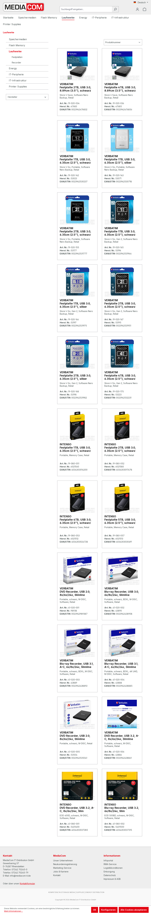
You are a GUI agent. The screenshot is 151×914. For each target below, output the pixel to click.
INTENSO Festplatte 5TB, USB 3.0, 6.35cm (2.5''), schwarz (120, 519)
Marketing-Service (62, 868)
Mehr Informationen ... (13, 911)
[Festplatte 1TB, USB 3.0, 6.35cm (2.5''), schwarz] (77, 137)
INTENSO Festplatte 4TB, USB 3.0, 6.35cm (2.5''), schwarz (75, 519)
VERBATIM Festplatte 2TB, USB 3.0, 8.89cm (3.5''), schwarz (75, 87)
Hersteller (12, 97)
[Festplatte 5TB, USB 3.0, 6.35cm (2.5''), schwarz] (122, 498)
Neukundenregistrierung (65, 864)
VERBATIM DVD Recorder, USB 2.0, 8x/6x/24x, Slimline (75, 591)
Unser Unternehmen (63, 860)
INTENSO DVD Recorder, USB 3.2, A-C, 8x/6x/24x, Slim (77, 808)
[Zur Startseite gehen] (23, 7)
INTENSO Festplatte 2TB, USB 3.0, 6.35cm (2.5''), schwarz (120, 447)
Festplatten (17, 57)
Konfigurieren (108, 910)
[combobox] (86, 9)
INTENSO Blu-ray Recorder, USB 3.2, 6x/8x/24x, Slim (121, 808)
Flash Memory (17, 45)
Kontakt (56, 875)
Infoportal (108, 860)
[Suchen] (115, 9)
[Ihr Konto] (137, 9)
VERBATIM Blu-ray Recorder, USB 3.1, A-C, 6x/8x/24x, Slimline (77, 663)
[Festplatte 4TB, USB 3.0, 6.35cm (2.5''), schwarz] (122, 353)
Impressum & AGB (112, 879)
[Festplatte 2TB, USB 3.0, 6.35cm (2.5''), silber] (77, 353)
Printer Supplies (18, 86)
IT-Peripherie (16, 74)
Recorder (16, 62)
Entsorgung (109, 871)
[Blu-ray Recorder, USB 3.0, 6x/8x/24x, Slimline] (122, 570)
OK (94, 910)
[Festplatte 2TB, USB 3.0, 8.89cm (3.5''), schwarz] (77, 65)
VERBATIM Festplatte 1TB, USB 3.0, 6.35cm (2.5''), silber (119, 159)
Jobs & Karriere (60, 871)
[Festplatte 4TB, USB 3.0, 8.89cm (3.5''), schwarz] (122, 65)
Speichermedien (18, 39)
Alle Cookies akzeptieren (134, 910)
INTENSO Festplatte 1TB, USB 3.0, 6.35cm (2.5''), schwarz (75, 447)
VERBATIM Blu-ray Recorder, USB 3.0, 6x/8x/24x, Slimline (121, 591)
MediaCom (59, 855)
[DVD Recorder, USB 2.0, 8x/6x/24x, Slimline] (77, 570)
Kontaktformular (27, 883)
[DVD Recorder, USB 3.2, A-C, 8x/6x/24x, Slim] (77, 786)
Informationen (112, 855)
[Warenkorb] (144, 9)
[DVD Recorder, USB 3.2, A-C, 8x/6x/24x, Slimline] (122, 714)
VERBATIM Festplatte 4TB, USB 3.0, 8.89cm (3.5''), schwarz (120, 87)
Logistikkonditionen (113, 868)
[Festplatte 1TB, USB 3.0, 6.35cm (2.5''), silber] (122, 137)
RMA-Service (110, 864)
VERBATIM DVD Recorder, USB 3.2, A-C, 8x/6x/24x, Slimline (121, 736)
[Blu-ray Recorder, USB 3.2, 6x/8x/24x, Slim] (122, 786)
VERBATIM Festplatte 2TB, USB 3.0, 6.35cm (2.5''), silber (75, 375)
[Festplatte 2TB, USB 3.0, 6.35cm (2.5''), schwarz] (77, 209)
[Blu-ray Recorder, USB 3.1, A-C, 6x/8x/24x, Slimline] (77, 642)
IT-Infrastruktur (18, 80)
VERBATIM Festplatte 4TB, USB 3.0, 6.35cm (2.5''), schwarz (120, 375)
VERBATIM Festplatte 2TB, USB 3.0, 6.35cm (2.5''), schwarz (75, 231)
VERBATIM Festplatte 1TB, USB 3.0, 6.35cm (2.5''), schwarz (75, 159)
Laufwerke (15, 51)
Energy (13, 68)
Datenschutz (110, 875)
